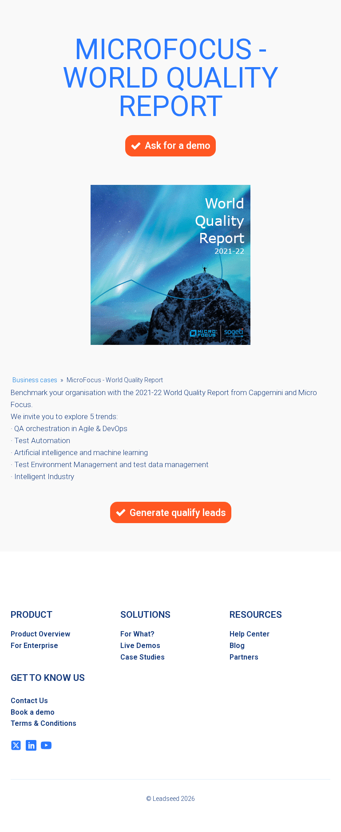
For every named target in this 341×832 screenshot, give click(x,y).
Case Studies (142, 657)
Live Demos (140, 645)
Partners (244, 657)
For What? (137, 634)
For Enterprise (34, 645)
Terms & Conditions (43, 723)
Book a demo (33, 712)
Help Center (250, 634)
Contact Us (29, 700)
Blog (237, 645)
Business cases (34, 380)
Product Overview (40, 634)
